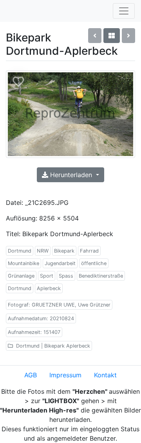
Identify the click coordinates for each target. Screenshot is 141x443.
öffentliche (94, 263)
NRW (43, 251)
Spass (66, 276)
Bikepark (64, 251)
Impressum (65, 375)
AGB (30, 375)
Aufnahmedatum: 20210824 (41, 318)
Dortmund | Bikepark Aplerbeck (52, 346)
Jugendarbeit (60, 263)
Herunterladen (71, 175)
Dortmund (19, 251)
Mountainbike (23, 263)
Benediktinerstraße (101, 276)
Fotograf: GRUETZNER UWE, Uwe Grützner (59, 305)
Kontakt (105, 375)
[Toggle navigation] (124, 11)
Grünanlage (21, 276)
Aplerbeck (49, 288)
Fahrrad (89, 251)
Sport (46, 276)
